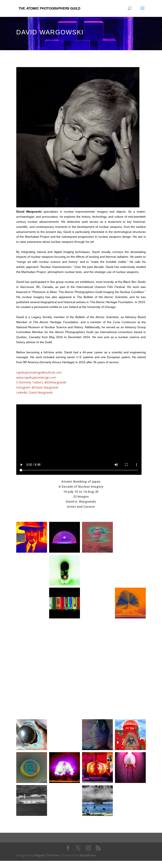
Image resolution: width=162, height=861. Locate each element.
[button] (31, 537)
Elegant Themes (46, 855)
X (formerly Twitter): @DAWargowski (41, 382)
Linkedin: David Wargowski (34, 392)
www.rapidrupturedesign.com (36, 377)
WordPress (88, 855)
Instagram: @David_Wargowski (37, 387)
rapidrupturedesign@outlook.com (39, 372)
